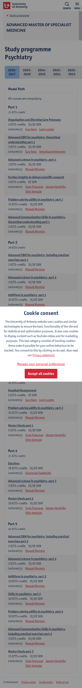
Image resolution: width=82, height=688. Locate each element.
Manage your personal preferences (41, 364)
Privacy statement (43, 355)
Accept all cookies (41, 373)
